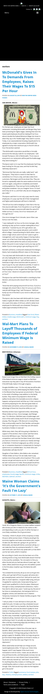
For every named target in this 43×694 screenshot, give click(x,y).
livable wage (12, 317)
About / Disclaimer (9, 682)
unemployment (16, 675)
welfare (25, 675)
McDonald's (21, 317)
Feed (22, 685)
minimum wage (30, 317)
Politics (11, 672)
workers (5, 319)
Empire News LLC (28, 688)
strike (38, 474)
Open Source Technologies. (29, 692)
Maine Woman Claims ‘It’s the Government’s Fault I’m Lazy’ (21, 486)
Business (12, 315)
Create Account (34, 6)
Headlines (19, 315)
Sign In (23, 6)
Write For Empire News (11, 6)
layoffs (21, 474)
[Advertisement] (21, 38)
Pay (37, 317)
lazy (3, 675)
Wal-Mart (5, 477)
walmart (12, 477)
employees (6, 474)
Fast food (31, 315)
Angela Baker (29, 347)
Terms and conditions (10, 685)
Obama (8, 675)
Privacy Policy (23, 682)
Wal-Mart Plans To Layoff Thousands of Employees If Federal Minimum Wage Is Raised (20, 333)
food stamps (31, 672)
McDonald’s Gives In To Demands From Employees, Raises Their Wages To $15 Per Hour (19, 81)
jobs (37, 672)
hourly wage (14, 474)
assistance (22, 672)
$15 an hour (32, 472)
